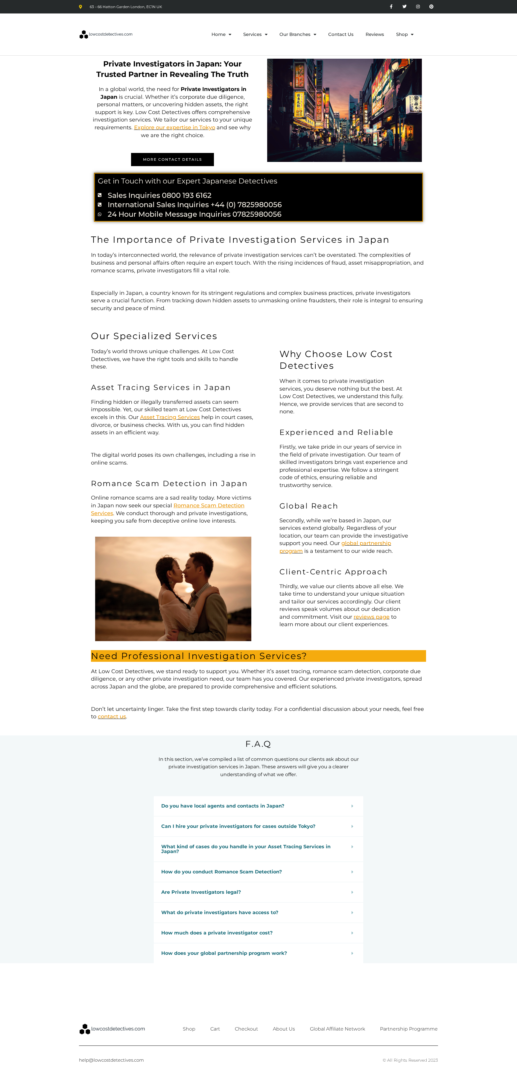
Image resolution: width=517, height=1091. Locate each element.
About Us (284, 1029)
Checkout (246, 1029)
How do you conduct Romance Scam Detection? (221, 872)
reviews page (372, 617)
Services (252, 34)
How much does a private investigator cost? (217, 933)
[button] (258, 806)
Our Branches (295, 34)
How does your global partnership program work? (224, 953)
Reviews (375, 34)
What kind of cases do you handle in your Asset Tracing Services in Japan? (246, 849)
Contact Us (341, 34)
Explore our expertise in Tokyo (174, 127)
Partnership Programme (409, 1029)
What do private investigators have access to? (219, 912)
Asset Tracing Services (170, 417)
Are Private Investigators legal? (201, 892)
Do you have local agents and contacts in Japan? (222, 806)
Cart (215, 1029)
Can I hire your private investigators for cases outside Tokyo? (238, 826)
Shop (402, 34)
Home (219, 34)
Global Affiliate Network (337, 1029)
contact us (112, 716)
